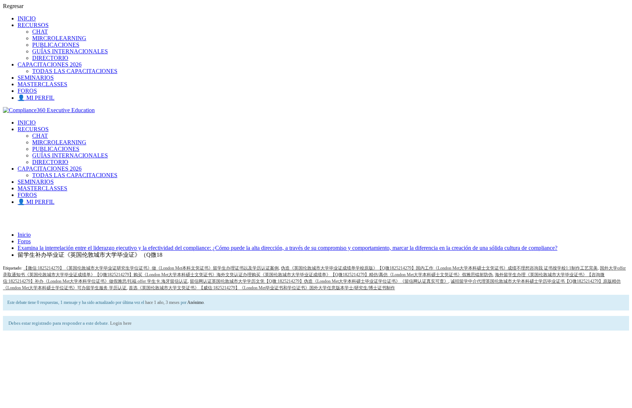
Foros (24, 241)
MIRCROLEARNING (59, 38)
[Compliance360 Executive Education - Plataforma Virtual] (49, 110)
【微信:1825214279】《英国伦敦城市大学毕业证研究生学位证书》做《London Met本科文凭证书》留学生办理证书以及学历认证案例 (151, 268)
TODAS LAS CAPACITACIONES (74, 71)
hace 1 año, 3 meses (162, 302)
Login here (121, 323)
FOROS (27, 91)
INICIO (27, 18)
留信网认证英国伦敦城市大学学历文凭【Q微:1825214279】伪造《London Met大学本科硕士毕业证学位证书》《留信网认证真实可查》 (319, 281)
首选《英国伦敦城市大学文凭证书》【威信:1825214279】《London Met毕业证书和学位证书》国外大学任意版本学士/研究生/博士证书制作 (262, 287)
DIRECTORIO (50, 58)
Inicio (24, 235)
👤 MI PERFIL (36, 98)
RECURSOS (33, 25)
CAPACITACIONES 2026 (50, 64)
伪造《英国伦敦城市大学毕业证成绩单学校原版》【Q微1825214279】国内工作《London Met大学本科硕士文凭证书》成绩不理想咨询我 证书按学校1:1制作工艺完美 (439, 268)
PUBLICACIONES (55, 45)
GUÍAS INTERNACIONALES (70, 51)
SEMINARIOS (36, 78)
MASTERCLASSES (42, 84)
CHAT (40, 31)
